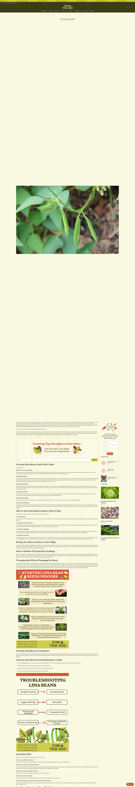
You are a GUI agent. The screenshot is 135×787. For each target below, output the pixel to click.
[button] (62, 11)
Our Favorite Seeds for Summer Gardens (110, 538)
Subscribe (94, 459)
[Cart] (132, 7)
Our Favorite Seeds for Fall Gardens (108, 502)
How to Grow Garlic (107, 521)
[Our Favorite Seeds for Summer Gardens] (110, 530)
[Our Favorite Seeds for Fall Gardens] (110, 493)
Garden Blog (9, 2)
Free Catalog (14, 2)
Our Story (4, 2)
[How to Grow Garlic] (110, 513)
